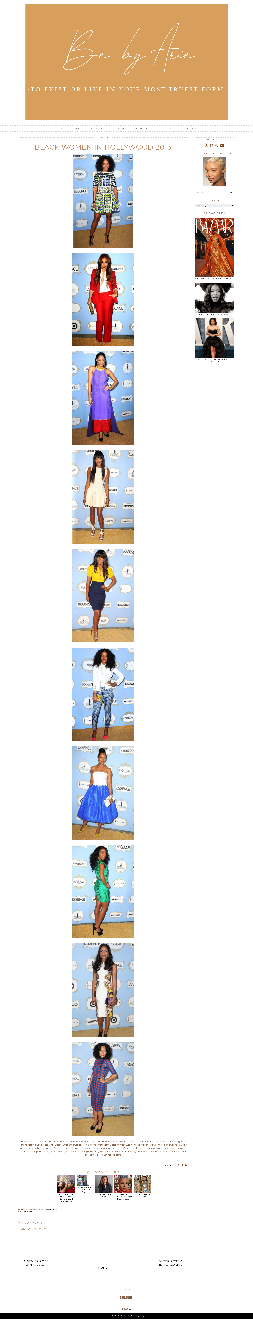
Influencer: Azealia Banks (214, 314)
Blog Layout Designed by (126, 1316)
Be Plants (189, 128)
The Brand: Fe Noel (104, 1195)
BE (130, 1309)
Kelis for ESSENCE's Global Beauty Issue (123, 1196)
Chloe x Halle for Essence (142, 1195)
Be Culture (142, 128)
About (77, 128)
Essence (28, 1211)
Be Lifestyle (166, 128)
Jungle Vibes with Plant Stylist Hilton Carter (86, 1188)
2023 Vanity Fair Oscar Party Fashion (214, 360)
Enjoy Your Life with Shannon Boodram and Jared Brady (66, 1197)
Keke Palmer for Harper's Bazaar (214, 279)
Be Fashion (97, 128)
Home (60, 128)
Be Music (120, 128)
